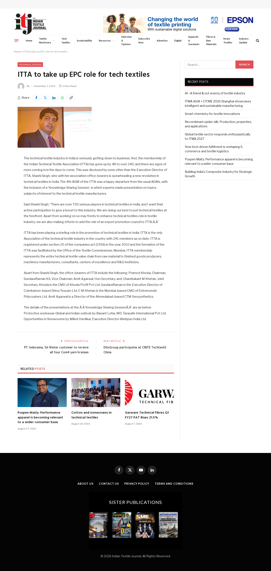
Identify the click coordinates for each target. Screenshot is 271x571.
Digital (177, 40)
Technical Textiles (30, 64)
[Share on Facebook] (36, 98)
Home (29, 40)
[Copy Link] (71, 98)
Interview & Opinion (126, 40)
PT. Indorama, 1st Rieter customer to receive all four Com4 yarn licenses (56, 350)
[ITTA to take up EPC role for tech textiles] (55, 146)
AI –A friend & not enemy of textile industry (215, 93)
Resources (105, 40)
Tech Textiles (65, 40)
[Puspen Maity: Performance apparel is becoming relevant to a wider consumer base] (42, 392)
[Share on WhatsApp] (62, 98)
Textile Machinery (45, 40)
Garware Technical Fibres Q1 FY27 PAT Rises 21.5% (147, 415)
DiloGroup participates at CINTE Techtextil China (135, 350)
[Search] (257, 40)
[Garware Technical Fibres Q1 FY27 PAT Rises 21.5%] (149, 392)
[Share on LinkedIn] (54, 98)
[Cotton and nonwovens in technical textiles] (95, 392)
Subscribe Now (144, 40)
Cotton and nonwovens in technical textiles (91, 415)
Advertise (162, 40)
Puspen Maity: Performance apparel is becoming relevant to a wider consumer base (40, 417)
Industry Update (244, 40)
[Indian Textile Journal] (30, 24)
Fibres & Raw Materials (211, 40)
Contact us (109, 483)
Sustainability (84, 40)
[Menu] (16, 40)
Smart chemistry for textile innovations (212, 114)
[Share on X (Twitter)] (45, 98)
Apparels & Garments (193, 40)
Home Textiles (227, 40)
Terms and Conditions (174, 483)
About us (85, 483)
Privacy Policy (136, 483)
